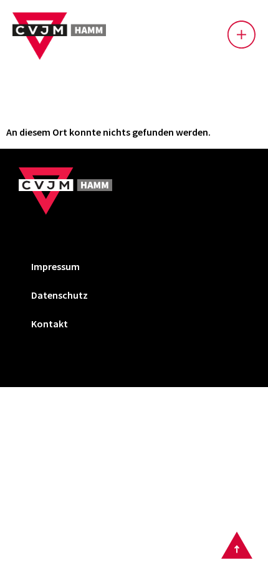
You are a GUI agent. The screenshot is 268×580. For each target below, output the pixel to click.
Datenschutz (59, 295)
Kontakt (49, 323)
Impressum (55, 266)
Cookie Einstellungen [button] (77, 348)
